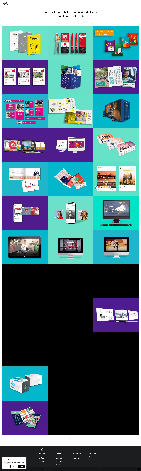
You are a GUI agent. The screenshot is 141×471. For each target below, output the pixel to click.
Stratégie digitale (60, 460)
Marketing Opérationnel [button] (83, 23)
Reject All (14, 466)
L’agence (107, 3)
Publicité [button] (92, 23)
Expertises (113, 3)
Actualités (126, 3)
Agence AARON (44, 457)
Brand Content (59, 458)
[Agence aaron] (5, 3)
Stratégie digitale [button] (66, 23)
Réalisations (119, 3)
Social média (59, 461)
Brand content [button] (58, 23)
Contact (131, 3)
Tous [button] (48, 23)
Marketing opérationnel (61, 462)
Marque (58, 457)
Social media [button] (74, 23)
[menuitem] (107, 4)
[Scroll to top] (139, 468)
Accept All (21, 466)
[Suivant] (102, 438)
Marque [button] (52, 23)
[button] (135, 4)
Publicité (58, 464)
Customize (7, 466)
